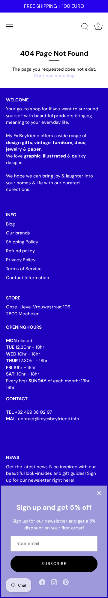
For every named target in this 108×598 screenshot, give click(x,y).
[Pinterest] (66, 582)
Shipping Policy (22, 242)
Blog (10, 224)
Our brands (18, 233)
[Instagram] (54, 582)
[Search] (85, 27)
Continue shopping (54, 76)
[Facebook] (42, 582)
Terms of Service (24, 269)
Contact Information (27, 278)
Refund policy (20, 251)
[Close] (99, 493)
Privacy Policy (20, 260)
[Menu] (9, 26)
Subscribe (53, 563)
